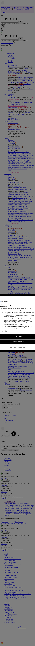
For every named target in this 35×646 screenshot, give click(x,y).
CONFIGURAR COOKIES (17, 347)
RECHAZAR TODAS (18, 342)
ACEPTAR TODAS (17, 336)
